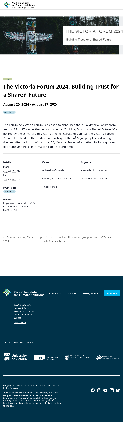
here (70, 147)
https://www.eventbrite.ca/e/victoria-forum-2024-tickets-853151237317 (20, 206)
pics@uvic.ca (20, 322)
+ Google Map (49, 186)
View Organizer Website (94, 178)
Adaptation (9, 191)
